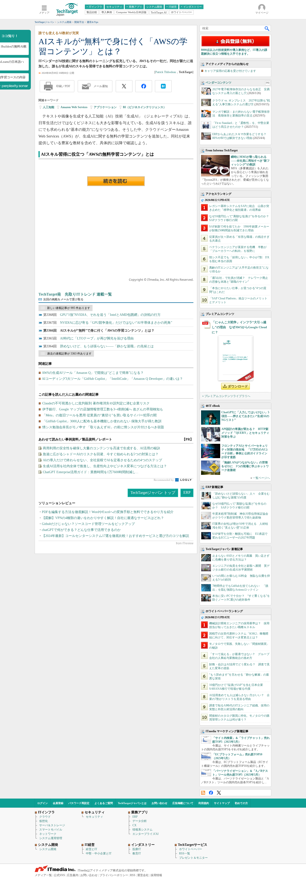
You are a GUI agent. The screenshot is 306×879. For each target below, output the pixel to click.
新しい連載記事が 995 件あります (68, 308)
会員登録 (58, 803)
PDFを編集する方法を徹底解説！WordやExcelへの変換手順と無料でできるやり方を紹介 (108, 512)
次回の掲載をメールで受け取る (63, 299)
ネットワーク (47, 834)
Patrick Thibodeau (165, 72)
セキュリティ (94, 816)
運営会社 (143, 875)
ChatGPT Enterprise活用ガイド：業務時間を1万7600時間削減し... (90, 472)
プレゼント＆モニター (193, 857)
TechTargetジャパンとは (132, 803)
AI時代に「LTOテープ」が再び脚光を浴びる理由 (97, 338)
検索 (267, 28)
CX (134, 825)
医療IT (136, 849)
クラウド (45, 816)
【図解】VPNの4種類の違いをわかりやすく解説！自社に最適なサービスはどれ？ (103, 518)
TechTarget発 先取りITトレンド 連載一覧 (75, 294)
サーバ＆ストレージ (52, 825)
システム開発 (47, 849)
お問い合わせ (159, 803)
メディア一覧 (43, 875)
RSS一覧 (184, 853)
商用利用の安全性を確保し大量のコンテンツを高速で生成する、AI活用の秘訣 (101, 448)
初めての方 (241, 803)
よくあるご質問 (103, 803)
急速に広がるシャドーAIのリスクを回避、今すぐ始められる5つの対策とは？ (100, 454)
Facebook (211, 793)
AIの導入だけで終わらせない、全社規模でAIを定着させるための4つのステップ (102, 460)
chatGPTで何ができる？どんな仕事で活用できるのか (81, 530)
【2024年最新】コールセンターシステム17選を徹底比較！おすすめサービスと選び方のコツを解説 (115, 536)
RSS (203, 793)
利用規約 (203, 803)
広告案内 (72, 875)
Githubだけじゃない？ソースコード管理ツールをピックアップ (88, 524)
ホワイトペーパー (190, 849)
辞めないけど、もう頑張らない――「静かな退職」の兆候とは (107, 346)
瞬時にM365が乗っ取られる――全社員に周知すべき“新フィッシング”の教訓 (250, 160)
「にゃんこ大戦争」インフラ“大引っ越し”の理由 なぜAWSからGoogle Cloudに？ (239, 327)
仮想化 (43, 821)
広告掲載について (182, 803)
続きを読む (116, 181)
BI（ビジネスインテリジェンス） (144, 107)
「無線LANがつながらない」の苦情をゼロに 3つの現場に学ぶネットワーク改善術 (245, 466)
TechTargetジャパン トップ (153, 493)
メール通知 (100, 86)
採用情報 (156, 875)
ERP (187, 492)
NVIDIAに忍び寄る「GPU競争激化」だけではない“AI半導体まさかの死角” (116, 322)
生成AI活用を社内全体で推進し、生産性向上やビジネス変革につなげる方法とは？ (105, 466)
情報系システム (142, 829)
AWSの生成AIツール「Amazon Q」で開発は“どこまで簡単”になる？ (93, 373)
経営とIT (91, 849)
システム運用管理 (50, 838)
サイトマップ (222, 803)
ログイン (42, 803)
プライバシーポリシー (113, 875)
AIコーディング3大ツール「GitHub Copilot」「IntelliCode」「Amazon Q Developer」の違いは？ (112, 379)
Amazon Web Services (73, 107)
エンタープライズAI (145, 834)
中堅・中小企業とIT (98, 853)
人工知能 (48, 107)
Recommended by (164, 479)
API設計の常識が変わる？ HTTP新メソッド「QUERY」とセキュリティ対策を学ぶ (245, 432)
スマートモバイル (50, 829)
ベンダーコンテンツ (218, 82)
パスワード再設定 (78, 803)
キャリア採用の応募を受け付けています (230, 71)
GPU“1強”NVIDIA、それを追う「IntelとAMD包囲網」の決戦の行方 (110, 315)
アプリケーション (105, 107)
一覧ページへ (261, 478)
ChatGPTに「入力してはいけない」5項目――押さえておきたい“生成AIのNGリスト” (245, 416)
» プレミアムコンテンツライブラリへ (226, 396)
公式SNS (59, 875)
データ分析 (139, 821)
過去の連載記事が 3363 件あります (69, 353)
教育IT (136, 853)
